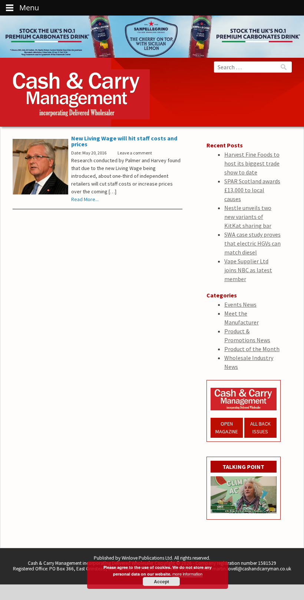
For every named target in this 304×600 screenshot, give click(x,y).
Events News (240, 304)
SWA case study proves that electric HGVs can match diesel (252, 243)
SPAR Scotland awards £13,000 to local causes (252, 190)
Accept (161, 581)
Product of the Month (252, 349)
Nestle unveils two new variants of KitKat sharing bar (247, 216)
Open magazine (226, 427)
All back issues (260, 427)
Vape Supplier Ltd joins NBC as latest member (248, 270)
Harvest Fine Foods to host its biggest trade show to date (252, 163)
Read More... (85, 199)
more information (187, 574)
